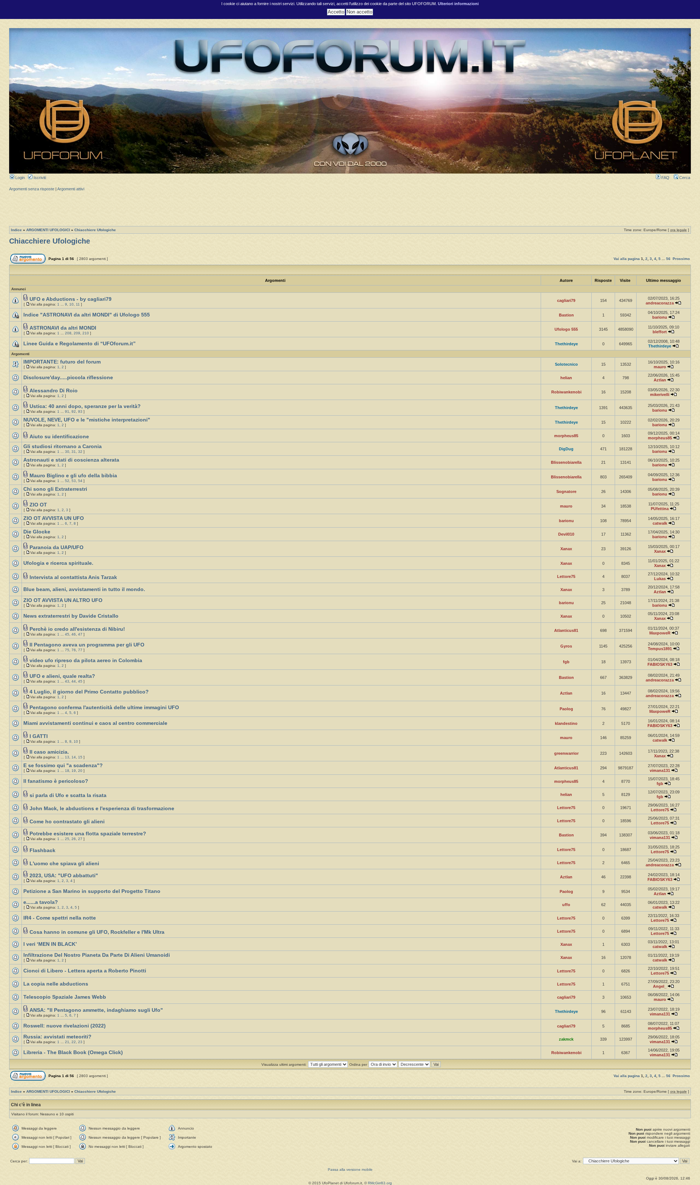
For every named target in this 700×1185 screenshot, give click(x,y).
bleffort (660, 332)
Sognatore (566, 491)
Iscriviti (39, 177)
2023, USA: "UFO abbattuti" (64, 875)
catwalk (660, 523)
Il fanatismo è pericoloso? (55, 781)
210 (85, 333)
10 (71, 304)
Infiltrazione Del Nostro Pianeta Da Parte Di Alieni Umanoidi (96, 955)
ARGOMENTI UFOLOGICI (48, 230)
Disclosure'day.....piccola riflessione (68, 377)
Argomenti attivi (70, 189)
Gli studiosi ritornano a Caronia (62, 446)
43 (67, 681)
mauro (660, 367)
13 (67, 757)
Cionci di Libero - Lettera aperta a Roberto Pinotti (84, 971)
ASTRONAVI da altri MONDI (63, 328)
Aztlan (660, 380)
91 (67, 411)
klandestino (566, 723)
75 (67, 650)
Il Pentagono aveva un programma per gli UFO (87, 645)
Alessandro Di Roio (54, 390)
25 (67, 839)
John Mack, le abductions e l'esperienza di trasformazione (102, 808)
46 (73, 634)
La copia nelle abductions (55, 984)
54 (80, 481)
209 (77, 333)
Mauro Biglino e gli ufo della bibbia (73, 475)
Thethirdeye (566, 344)
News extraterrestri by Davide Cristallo (70, 616)
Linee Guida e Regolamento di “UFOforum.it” (79, 343)
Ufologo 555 (566, 329)
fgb (566, 662)
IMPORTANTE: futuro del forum (62, 362)
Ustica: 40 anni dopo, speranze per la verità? (85, 406)
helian (566, 378)
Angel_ (659, 986)
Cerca (684, 177)
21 (67, 1042)
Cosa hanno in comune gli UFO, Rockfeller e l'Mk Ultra (97, 932)
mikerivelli (659, 394)
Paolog (566, 709)
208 (68, 333)
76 (73, 650)
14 (73, 757)
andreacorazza (660, 303)
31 (73, 452)
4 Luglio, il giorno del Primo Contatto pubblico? (89, 692)
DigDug (566, 449)
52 (67, 481)
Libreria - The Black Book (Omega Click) (73, 1052)
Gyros (566, 646)
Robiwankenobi (566, 392)
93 (80, 411)
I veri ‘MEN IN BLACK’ (50, 944)
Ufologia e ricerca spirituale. (58, 563)
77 (80, 650)
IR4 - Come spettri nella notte (59, 918)
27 (80, 839)
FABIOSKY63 (660, 664)
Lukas (660, 578)
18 (67, 771)
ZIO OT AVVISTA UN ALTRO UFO (62, 600)
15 (80, 757)
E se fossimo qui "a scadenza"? (63, 765)
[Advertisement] (350, 207)
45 (67, 634)
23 (80, 1042)
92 (73, 411)
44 (73, 681)
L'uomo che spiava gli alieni (64, 863)
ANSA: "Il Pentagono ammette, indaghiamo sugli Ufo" (96, 1010)
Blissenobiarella (566, 462)
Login (19, 177)
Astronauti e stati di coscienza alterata (71, 460)
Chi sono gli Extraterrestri (55, 489)
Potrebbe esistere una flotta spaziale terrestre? (88, 833)
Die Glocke (36, 532)
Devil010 (566, 534)
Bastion (566, 315)
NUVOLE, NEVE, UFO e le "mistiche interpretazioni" (86, 420)
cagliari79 (566, 300)
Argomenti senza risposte (31, 189)
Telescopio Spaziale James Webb (64, 997)
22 (73, 1042)
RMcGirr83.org (380, 1183)
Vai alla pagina (627, 259)
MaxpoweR (659, 633)
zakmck (566, 1039)
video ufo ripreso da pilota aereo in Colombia (86, 660)
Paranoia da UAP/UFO (56, 547)
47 (80, 634)
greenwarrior (566, 753)
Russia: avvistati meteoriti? (57, 1037)
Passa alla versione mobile (350, 1169)
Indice (16, 230)
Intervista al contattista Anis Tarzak (73, 577)
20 (80, 771)
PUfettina (660, 508)
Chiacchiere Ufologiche (95, 230)
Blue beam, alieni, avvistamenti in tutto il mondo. (84, 589)
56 (668, 259)
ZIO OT (38, 505)
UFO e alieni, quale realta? (62, 676)
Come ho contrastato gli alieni (67, 821)
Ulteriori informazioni (458, 3)
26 (73, 839)
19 (73, 771)
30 (67, 452)
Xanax (566, 549)
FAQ (664, 177)
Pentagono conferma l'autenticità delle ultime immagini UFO (104, 707)
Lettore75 (566, 576)
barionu (659, 317)
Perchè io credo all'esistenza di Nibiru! (77, 629)
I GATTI (39, 736)
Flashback (42, 850)
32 (80, 452)
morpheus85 (566, 436)
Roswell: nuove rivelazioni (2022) (64, 1026)
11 (78, 304)
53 (73, 481)
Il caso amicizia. (49, 752)
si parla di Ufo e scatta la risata (68, 795)
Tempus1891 (660, 648)
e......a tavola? (40, 902)
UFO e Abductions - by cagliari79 (71, 299)
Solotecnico (566, 364)
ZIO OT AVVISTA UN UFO (53, 518)
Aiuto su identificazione (59, 436)
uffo (566, 904)
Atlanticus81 (566, 630)
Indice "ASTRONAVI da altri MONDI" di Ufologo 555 (86, 315)
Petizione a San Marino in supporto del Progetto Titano (91, 891)
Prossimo (681, 259)
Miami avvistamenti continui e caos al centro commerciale (95, 723)
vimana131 (660, 770)
